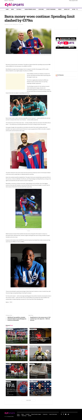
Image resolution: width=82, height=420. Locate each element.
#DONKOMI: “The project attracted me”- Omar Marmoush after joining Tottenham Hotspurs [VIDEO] (39, 391)
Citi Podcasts (60, 75)
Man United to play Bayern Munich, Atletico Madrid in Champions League (16, 374)
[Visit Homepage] (14, 4)
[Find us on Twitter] (61, 414)
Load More (28, 400)
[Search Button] (77, 9)
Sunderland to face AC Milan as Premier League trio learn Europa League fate (15, 339)
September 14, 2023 (8, 24)
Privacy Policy (11, 0)
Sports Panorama (50, 9)
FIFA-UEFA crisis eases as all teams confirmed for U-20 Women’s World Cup (16, 391)
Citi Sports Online (10, 416)
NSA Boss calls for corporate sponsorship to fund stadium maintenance (38, 374)
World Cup (66, 9)
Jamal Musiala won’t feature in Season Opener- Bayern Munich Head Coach (16, 356)
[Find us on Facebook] (63, 414)
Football (19, 9)
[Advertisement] (29, 60)
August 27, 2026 (34, 359)
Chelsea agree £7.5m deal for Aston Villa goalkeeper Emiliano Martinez (39, 357)
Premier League (9, 329)
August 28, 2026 (10, 342)
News (12, 9)
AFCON (73, 9)
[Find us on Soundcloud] (68, 414)
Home (7, 9)
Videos (59, 9)
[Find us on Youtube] (65, 414)
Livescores (41, 9)
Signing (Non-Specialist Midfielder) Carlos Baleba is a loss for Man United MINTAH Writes (40, 339)
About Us (6, 0)
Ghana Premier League (30, 9)
